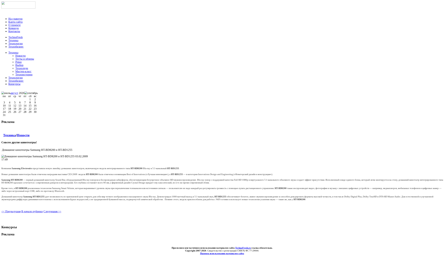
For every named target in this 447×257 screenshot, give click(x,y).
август (14, 93)
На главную (15, 18)
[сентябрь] (31, 93)
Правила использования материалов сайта (222, 253)
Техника (13, 52)
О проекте (14, 25)
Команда (13, 28)
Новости (23, 135)
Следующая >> (52, 211)
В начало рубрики (32, 211)
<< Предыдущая (11, 211)
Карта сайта (15, 21)
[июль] (5, 93)
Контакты (14, 31)
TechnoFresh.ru (243, 248)
